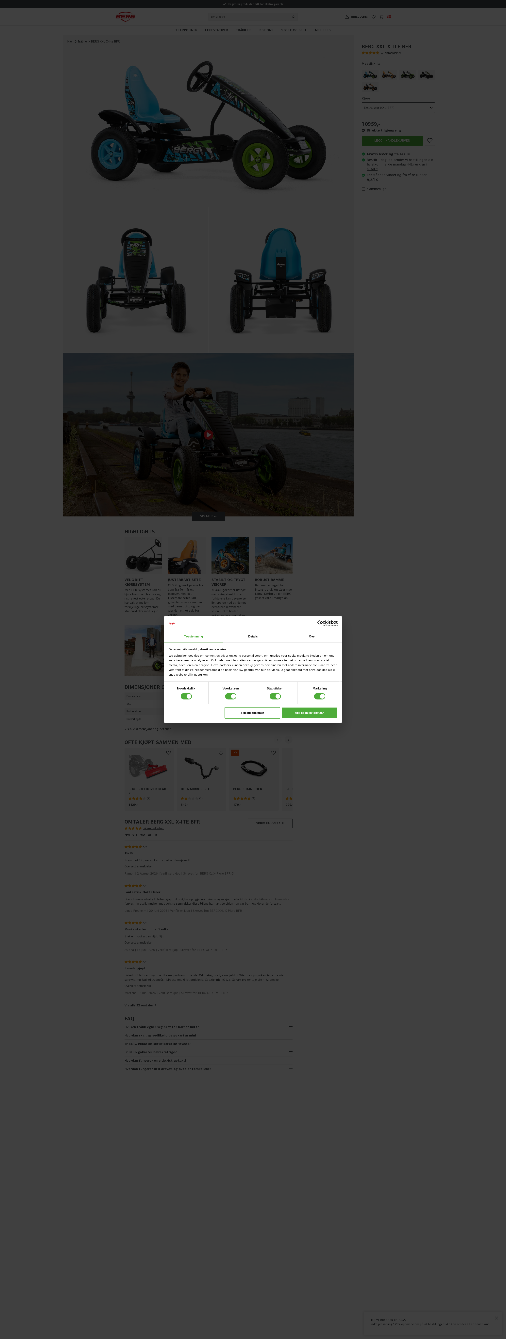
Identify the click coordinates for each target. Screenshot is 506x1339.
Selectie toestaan (252, 712)
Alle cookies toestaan (309, 712)
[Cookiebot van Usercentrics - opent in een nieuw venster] (320, 623)
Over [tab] (312, 636)
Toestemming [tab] (193, 636)
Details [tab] (253, 636)
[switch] (230, 696)
